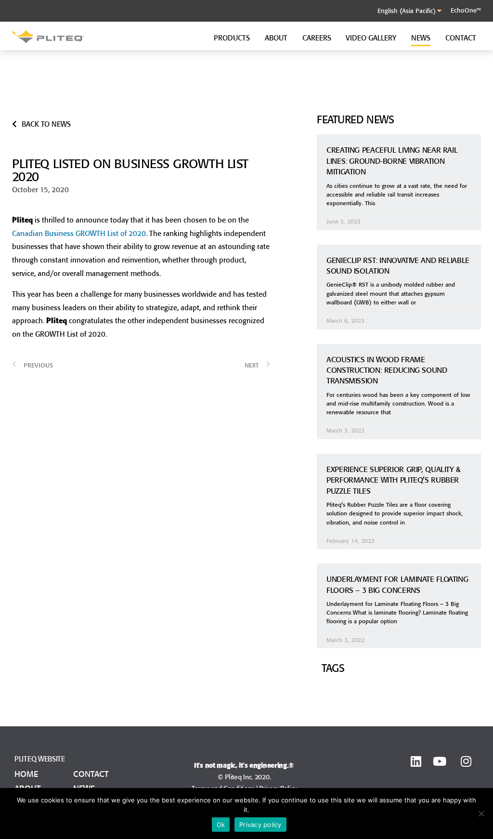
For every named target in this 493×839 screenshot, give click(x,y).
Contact (460, 37)
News (420, 37)
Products (232, 37)
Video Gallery (371, 37)
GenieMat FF (221, 85)
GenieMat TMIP (355, 95)
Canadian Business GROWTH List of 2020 (79, 233)
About (276, 37)
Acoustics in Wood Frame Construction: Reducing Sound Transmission (386, 370)
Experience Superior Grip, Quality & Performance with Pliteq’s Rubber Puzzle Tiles (393, 480)
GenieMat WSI (354, 105)
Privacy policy (260, 824)
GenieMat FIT (352, 85)
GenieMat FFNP (95, 104)
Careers (316, 37)
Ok (221, 824)
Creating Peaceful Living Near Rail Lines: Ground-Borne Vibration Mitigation (391, 160)
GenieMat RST (93, 94)
